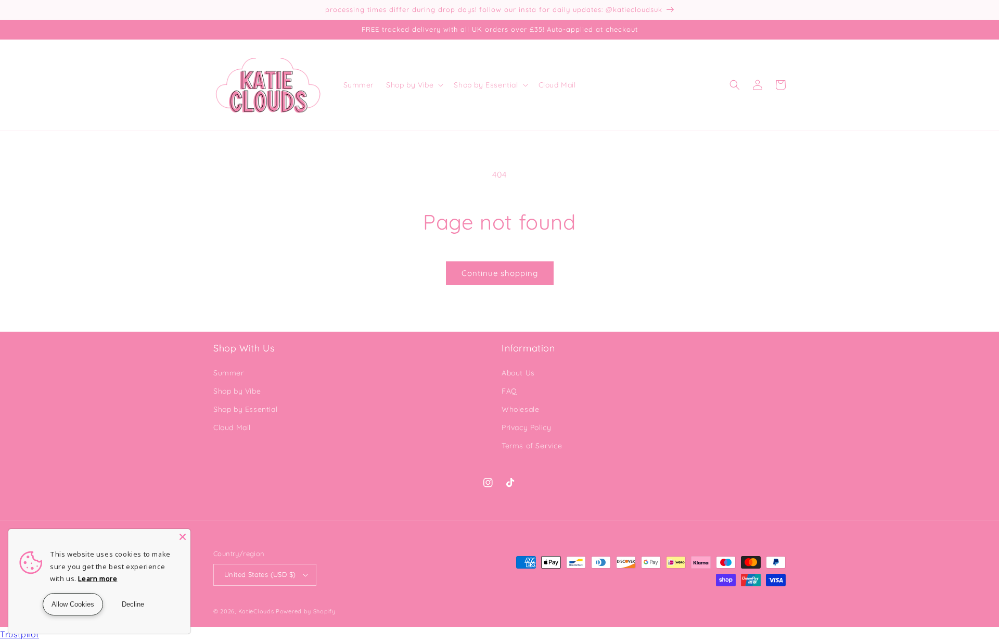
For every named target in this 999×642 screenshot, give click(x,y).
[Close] (182, 537)
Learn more (97, 578)
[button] (413, 85)
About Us (518, 372)
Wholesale (520, 409)
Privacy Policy (526, 427)
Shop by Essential (245, 409)
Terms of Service (532, 445)
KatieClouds (256, 611)
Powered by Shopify (306, 611)
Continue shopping (500, 273)
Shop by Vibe (237, 391)
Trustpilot (19, 634)
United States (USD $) (260, 574)
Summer (228, 372)
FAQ (509, 391)
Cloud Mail (232, 427)
